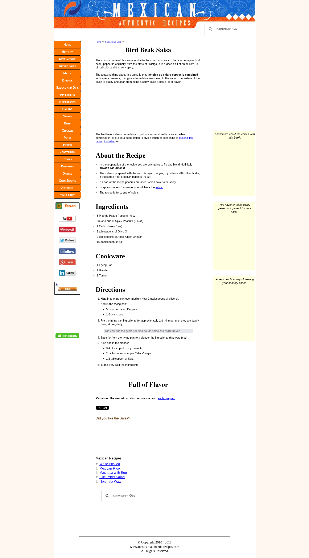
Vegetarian (67, 152)
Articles (67, 188)
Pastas (67, 159)
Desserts (67, 166)
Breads (67, 80)
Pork (67, 137)
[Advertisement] (124, 107)
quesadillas (186, 137)
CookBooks (67, 180)
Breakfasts (67, 102)
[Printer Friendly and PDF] (67, 337)
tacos (99, 141)
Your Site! (67, 195)
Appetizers (67, 94)
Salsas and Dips (113, 42)
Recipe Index (67, 66)
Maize (67, 73)
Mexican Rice (109, 468)
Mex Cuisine (67, 59)
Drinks (67, 173)
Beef (67, 123)
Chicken (67, 130)
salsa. (159, 187)
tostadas (109, 141)
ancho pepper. (166, 398)
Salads (67, 109)
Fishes (67, 145)
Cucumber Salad (112, 477)
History (67, 51)
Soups (67, 116)
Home (98, 42)
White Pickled (109, 464)
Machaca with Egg (113, 472)
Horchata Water (111, 481)
